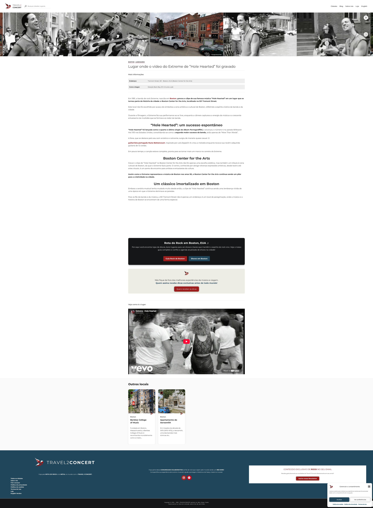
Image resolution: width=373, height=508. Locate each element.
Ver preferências (360, 500)
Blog (341, 6)
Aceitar (339, 500)
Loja (357, 6)
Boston (131, 62)
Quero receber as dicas (186, 289)
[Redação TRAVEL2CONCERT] (151, 413)
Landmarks (140, 62)
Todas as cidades (17, 478)
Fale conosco (15, 483)
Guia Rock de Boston (175, 259)
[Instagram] (183, 477)
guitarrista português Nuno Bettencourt (146, 143)
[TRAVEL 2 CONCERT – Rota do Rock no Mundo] (13, 6)
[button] (369, 487)
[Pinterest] (189, 477)
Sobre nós (349, 6)
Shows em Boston (199, 259)
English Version (16, 493)
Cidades (334, 6)
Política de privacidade (350, 504)
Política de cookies (338, 504)
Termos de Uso (362, 504)
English (364, 6)
